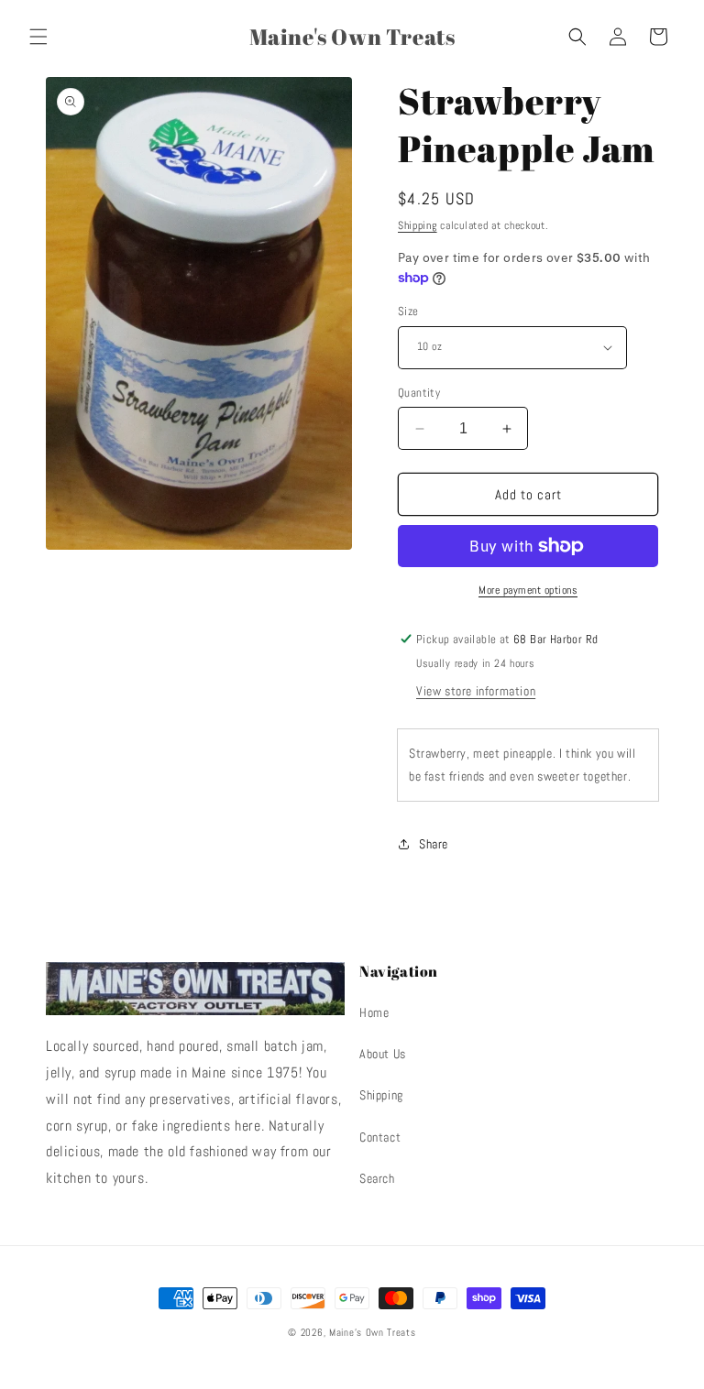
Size (408, 311)
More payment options (528, 590)
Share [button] (433, 844)
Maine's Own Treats (372, 1332)
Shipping (417, 225)
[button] (38, 36)
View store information (475, 691)
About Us (382, 1053)
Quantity (419, 392)
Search (377, 1178)
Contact (380, 1137)
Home (374, 1012)
